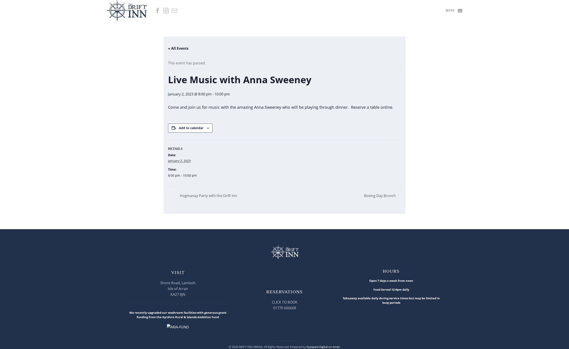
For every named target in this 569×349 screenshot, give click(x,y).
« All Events (178, 48)
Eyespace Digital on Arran (323, 347)
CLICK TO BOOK (284, 302)
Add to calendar (191, 128)
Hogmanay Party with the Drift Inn (208, 195)
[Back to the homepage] (127, 10)
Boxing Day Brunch (380, 195)
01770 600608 (284, 308)
